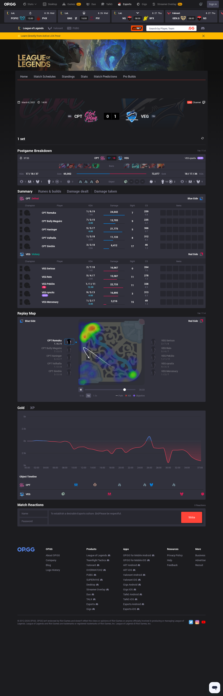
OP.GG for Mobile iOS (134, 560)
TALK (89, 599)
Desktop (90, 584)
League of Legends (96, 555)
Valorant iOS (130, 579)
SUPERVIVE (92, 579)
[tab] (26, 191)
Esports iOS (129, 609)
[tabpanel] (111, 251)
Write (192, 517)
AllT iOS (127, 570)
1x (88, 395)
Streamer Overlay (95, 589)
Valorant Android (132, 574)
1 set (21, 138)
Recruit (199, 565)
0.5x (82, 395)
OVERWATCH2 (94, 570)
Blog (48, 565)
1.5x (95, 395)
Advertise (200, 560)
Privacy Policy (175, 555)
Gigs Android (130, 584)
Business (200, 555)
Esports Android (132, 604)
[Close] (203, 36)
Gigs (88, 609)
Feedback (172, 565)
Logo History (53, 570)
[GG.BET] (137, 28)
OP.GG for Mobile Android (137, 555)
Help (169, 560)
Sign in (213, 4)
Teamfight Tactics (96, 560)
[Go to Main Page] (10, 4)
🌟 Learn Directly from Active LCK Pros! (38, 36)
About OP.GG (53, 555)
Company (51, 560)
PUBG (89, 574)
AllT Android (130, 565)
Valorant (91, 565)
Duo (88, 594)
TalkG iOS (128, 599)
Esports (90, 604)
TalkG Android (131, 594)
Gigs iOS (128, 589)
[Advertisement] (111, 89)
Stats (30, 4)
